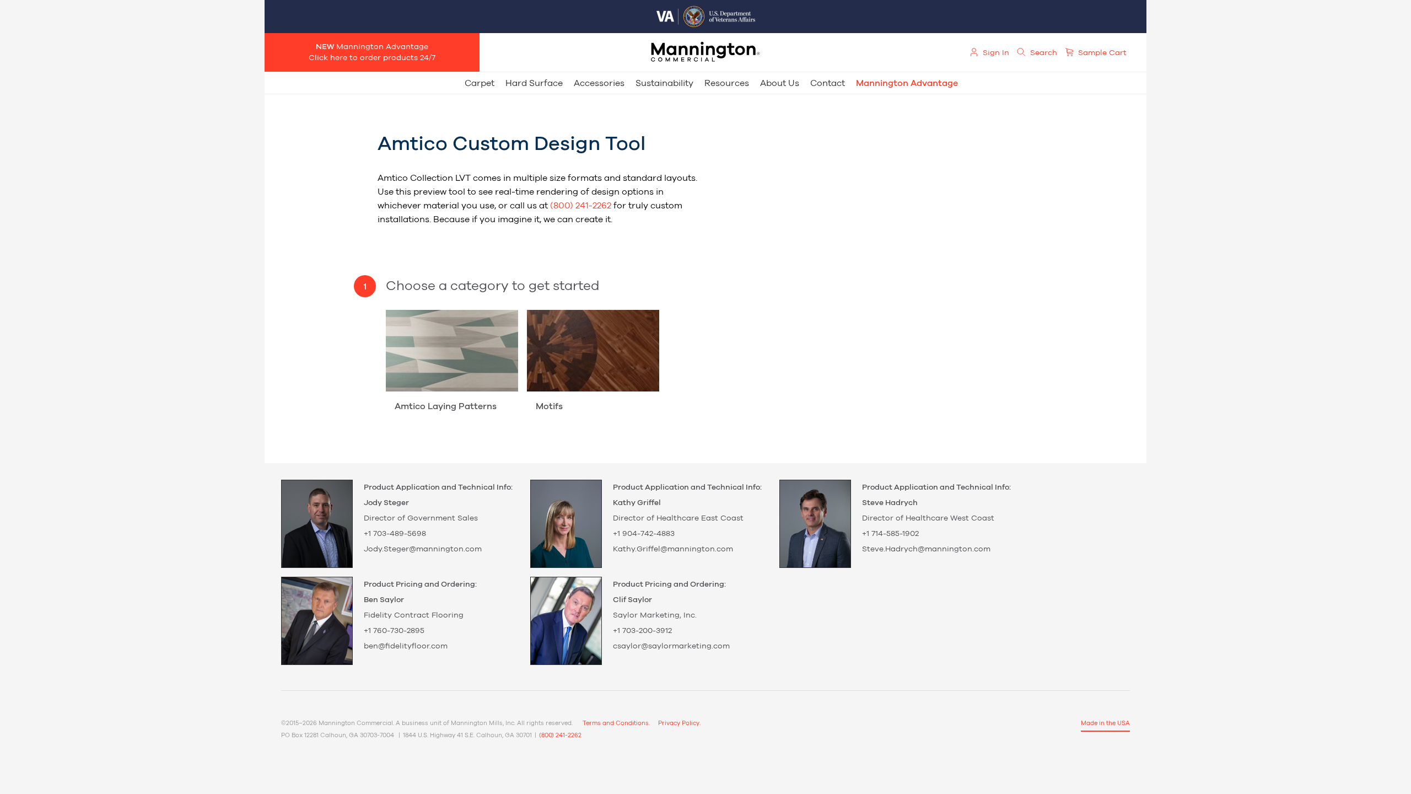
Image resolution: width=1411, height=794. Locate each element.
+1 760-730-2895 (394, 631)
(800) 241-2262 (580, 205)
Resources (726, 83)
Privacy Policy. (679, 723)
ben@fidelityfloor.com (406, 646)
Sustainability (664, 83)
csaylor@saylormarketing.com (671, 646)
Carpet (479, 83)
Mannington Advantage (907, 83)
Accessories (599, 83)
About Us (779, 83)
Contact (827, 83)
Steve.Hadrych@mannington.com (926, 549)
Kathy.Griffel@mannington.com (673, 549)
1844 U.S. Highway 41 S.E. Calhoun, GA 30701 (467, 735)
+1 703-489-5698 (395, 534)
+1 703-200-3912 (642, 631)
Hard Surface (534, 83)
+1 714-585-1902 (890, 534)
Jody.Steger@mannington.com (423, 549)
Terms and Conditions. (616, 723)
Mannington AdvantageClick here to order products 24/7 (372, 52)
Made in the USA (1105, 723)
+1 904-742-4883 (644, 534)
